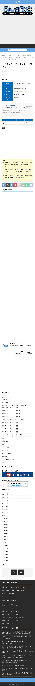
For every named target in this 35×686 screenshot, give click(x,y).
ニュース (4, 438)
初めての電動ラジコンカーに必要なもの (13, 590)
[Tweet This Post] (8, 185)
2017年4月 (5, 557)
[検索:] (17, 50)
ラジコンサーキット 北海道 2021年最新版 (13, 665)
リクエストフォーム (24, 169)
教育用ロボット (6, 441)
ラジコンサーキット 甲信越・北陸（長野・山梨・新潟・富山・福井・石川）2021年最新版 (16, 656)
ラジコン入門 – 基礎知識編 (9, 583)
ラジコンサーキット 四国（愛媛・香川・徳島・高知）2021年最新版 (17, 637)
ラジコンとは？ (6, 596)
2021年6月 (5, 494)
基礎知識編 (5, 402)
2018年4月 (5, 530)
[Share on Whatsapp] (27, 185)
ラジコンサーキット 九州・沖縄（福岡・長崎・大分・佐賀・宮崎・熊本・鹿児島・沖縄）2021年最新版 (17, 632)
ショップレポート (7, 450)
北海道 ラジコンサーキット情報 (11, 411)
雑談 (3, 462)
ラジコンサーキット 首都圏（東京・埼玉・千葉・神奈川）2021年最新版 (17, 673)
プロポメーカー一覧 (7, 608)
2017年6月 (5, 551)
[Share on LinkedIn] (11, 185)
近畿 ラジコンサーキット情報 (10, 426)
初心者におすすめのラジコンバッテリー (13, 614)
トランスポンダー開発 (8, 459)
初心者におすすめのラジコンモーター (12, 620)
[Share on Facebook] (4, 185)
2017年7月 (5, 548)
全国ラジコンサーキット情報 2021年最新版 (20, 55)
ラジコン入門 (5, 397)
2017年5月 (5, 554)
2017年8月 (5, 545)
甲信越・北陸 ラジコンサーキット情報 (13, 420)
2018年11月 (5, 515)
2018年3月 (5, 533)
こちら (13, 178)
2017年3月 (5, 560)
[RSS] (15, 2)
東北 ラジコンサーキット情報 (10, 408)
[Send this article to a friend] (19, 185)
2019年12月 (5, 500)
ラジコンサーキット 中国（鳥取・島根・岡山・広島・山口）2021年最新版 (17, 642)
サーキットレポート (7, 453)
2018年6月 (5, 524)
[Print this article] (23, 185)
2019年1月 (5, 512)
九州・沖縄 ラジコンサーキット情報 (12, 435)
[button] (33, 45)
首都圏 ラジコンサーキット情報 (11, 414)
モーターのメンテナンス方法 (10, 605)
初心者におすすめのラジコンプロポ (12, 611)
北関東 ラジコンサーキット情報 (11, 417)
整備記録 (4, 456)
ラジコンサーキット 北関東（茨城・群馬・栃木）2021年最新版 (17, 669)
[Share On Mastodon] (31, 185)
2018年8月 (5, 518)
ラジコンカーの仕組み (8, 593)
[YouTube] (19, 2)
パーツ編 (4, 399)
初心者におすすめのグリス (9, 623)
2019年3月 (5, 509)
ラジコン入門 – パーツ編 (9, 601)
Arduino (4, 444)
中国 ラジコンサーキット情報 (10, 429)
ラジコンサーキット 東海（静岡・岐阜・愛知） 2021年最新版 (17, 651)
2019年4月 (5, 506)
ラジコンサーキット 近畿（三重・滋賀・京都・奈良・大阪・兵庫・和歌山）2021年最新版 (17, 647)
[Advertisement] (17, 29)
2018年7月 (5, 521)
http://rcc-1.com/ (19, 95)
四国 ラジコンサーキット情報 (10, 432)
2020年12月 (5, 497)
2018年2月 (5, 536)
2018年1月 (5, 539)
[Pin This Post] (15, 185)
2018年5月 (5, 527)
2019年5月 (5, 503)
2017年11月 (5, 542)
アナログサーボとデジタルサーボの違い (13, 617)
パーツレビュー (6, 447)
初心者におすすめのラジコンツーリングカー (14, 587)
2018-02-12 (6, 71)
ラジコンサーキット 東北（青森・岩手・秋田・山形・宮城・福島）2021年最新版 (17, 661)
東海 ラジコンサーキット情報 (12, 57)
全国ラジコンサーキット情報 (10, 628)
